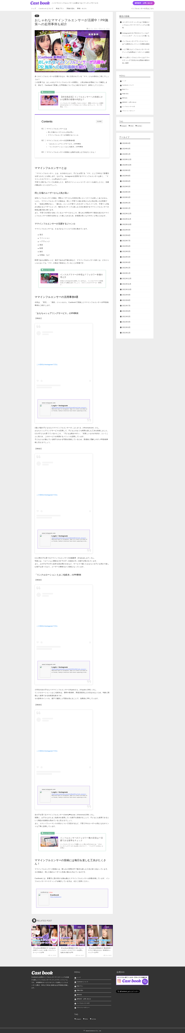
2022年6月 (126, 246)
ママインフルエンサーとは (56, 129)
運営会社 (124, 98)
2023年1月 (126, 208)
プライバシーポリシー (128, 110)
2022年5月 (126, 251)
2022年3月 (126, 262)
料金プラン (60, 8)
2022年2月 (126, 268)
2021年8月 (126, 300)
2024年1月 (126, 154)
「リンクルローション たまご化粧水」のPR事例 (65, 147)
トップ (33, 8)
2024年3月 (126, 148)
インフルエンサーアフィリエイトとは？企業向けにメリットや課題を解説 (136, 42)
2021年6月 (126, 311)
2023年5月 (126, 186)
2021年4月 (126, 322)
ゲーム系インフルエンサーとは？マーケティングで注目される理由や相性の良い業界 (136, 60)
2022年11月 (126, 219)
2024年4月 (126, 143)
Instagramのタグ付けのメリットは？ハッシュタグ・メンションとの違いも (136, 34)
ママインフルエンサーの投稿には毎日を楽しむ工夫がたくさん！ (71, 152)
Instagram (124, 126)
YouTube (139, 126)
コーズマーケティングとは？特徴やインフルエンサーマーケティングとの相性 (136, 24)
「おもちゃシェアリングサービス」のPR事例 (64, 144)
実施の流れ (71, 8)
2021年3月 (126, 327)
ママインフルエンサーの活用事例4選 (60, 140)
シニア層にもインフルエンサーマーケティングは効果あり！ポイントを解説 (136, 51)
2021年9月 (126, 295)
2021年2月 (126, 333)
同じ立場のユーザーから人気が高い (61, 132)
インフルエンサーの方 (128, 106)
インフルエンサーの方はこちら (142, 8)
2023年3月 (126, 197)
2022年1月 (126, 273)
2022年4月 (126, 257)
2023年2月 (126, 203)
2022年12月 (126, 213)
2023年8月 (126, 176)
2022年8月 (126, 235)
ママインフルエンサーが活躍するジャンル (63, 135)
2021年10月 (126, 289)
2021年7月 (126, 305)
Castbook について (46, 8)
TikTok (131, 126)
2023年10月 (126, 165)
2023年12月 (126, 159)
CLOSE (99, 121)
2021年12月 (126, 278)
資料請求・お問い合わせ (143, 3)
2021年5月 (126, 316)
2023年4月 (126, 192)
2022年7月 (126, 241)
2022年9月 (126, 230)
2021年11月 (126, 284)
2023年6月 (126, 181)
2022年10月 (126, 224)
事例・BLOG (82, 8)
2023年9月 (126, 170)
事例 (37, 15)
